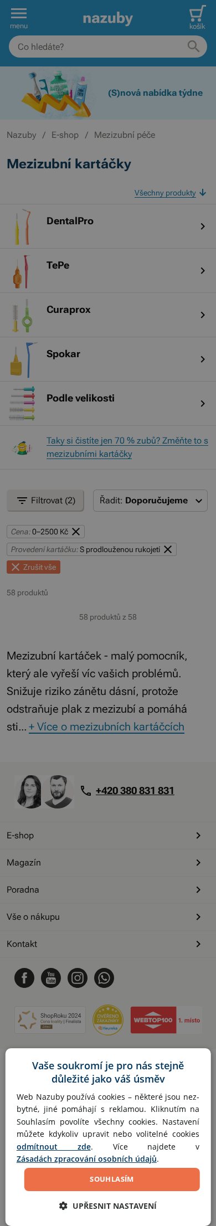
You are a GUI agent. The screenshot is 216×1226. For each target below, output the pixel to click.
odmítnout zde (54, 1146)
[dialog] (108, 1137)
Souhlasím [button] (112, 1179)
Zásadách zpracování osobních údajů (87, 1158)
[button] (108, 1205)
